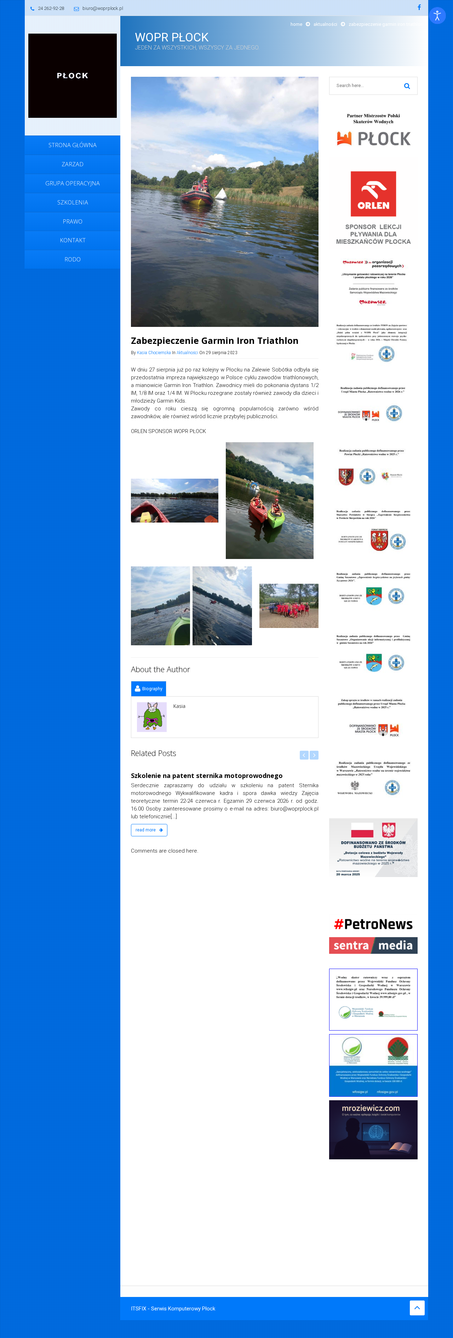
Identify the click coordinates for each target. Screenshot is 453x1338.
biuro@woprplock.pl (102, 8)
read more (146, 829)
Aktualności (325, 24)
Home (296, 24)
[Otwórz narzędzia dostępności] (437, 15)
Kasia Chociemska (154, 352)
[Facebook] (419, 7)
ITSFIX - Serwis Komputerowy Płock (173, 1308)
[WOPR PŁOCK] (72, 75)
